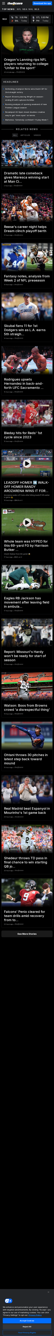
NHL (31, 9)
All (15, 135)
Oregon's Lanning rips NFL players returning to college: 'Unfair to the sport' (26, 64)
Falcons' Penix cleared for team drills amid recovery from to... (24, 916)
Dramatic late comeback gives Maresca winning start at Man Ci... (26, 177)
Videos (37, 135)
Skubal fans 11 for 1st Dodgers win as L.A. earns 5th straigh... (25, 330)
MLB (36, 9)
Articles (25, 135)
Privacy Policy (35, 1315)
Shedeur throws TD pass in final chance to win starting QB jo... (25, 862)
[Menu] (3, 3)
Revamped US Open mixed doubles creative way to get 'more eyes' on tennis (25, 113)
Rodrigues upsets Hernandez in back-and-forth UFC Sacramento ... (23, 383)
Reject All (27, 1326)
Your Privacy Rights (27, 1332)
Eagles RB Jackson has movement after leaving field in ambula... (26, 602)
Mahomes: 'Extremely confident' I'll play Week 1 (26, 120)
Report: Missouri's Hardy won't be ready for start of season (25, 656)
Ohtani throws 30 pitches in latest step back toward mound (26, 759)
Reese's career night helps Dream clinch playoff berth (25, 229)
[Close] (48, 1292)
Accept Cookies (27, 1321)
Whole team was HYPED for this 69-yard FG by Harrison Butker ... (26, 545)
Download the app (42, 3)
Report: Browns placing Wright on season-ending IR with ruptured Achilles (24, 98)
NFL (19, 9)
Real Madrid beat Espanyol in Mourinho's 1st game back (27, 810)
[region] (27, 1312)
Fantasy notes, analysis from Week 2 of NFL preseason (27, 278)
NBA (25, 9)
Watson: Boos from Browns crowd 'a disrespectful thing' (27, 707)
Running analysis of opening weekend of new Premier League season (26, 106)
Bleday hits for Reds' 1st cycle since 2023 (23, 435)
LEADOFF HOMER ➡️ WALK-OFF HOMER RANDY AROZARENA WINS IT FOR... (26, 487)
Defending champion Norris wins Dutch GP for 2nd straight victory (26, 90)
